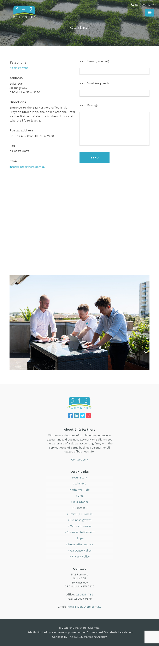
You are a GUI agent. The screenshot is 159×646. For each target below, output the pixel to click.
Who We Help (80, 489)
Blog (80, 495)
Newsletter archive (80, 544)
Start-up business (81, 514)
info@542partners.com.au (28, 166)
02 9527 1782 (144, 5)
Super (80, 538)
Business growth (81, 520)
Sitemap (93, 627)
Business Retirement (81, 532)
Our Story (80, 477)
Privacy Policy (81, 556)
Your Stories (81, 501)
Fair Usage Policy (81, 550)
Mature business (81, 526)
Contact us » (79, 459)
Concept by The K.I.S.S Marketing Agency (79, 636)
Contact (80, 507)
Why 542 (80, 483)
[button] (149, 13)
